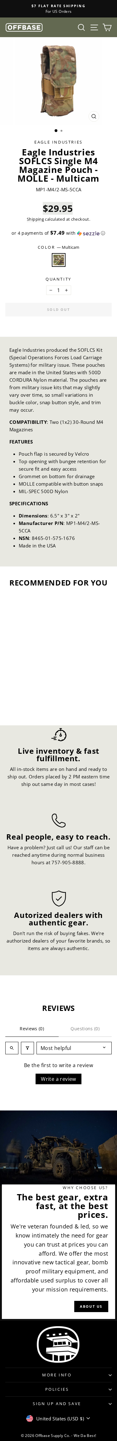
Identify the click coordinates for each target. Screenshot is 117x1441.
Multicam (58, 260)
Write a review (58, 1079)
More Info (56, 1375)
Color (59, 247)
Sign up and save (57, 1403)
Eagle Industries (58, 142)
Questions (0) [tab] (85, 1029)
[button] (58, 233)
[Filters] (27, 1048)
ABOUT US (91, 1306)
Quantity (58, 279)
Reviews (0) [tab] (32, 1029)
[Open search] (11, 1048)
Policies (57, 1389)
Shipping (35, 219)
